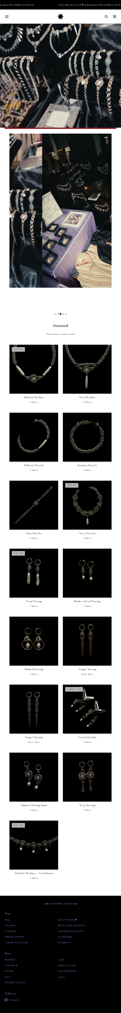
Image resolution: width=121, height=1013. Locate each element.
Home (7, 919)
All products (10, 925)
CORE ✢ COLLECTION (16, 942)
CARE (61, 959)
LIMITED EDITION (14, 937)
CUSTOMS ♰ (11, 965)
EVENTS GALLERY (67, 965)
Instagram (14, 999)
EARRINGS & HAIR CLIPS (70, 931)
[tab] (55, 314)
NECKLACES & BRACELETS (71, 925)
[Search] (106, 16)
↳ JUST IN (10, 931)
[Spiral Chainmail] (60, 16)
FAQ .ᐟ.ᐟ (9, 977)
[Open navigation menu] (6, 16)
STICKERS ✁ (64, 942)
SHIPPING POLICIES (15, 982)
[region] (60, 5)
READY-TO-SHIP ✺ (67, 919)
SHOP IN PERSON (67, 971)
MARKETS (10, 959)
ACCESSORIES (65, 937)
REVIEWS (9, 971)
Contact (61, 977)
